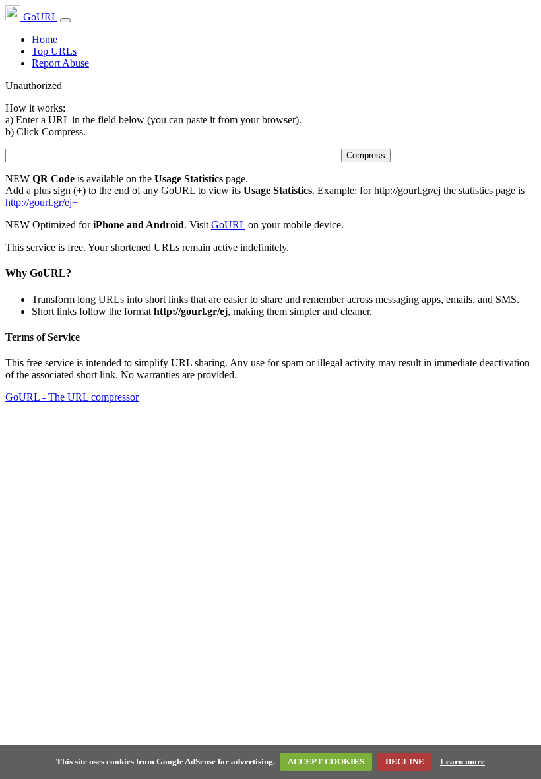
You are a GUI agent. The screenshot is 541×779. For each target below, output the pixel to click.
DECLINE (404, 761)
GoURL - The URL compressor (72, 397)
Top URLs (54, 51)
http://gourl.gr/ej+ (41, 202)
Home (44, 39)
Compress (365, 155)
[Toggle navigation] (65, 20)
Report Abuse (60, 63)
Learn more (462, 761)
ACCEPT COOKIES (326, 761)
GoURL (38, 16)
